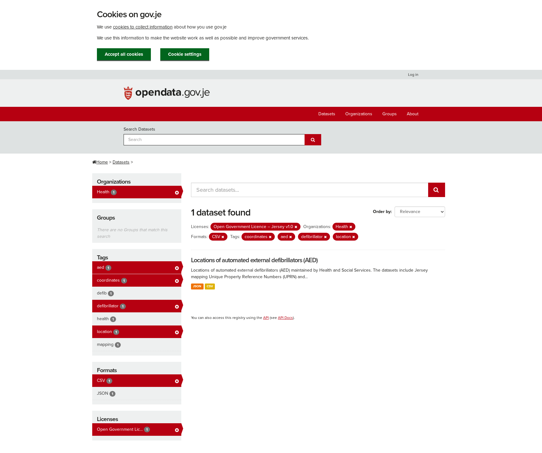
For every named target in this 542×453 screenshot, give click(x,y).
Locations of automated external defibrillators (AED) (254, 260)
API (266, 317)
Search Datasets (139, 129)
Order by (382, 211)
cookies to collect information (143, 27)
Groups (389, 114)
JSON (197, 286)
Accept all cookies (124, 54)
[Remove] (296, 227)
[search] (436, 190)
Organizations (358, 114)
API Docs (285, 317)
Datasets (326, 114)
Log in (413, 74)
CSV (210, 286)
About (412, 114)
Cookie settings (184, 54)
